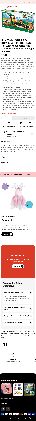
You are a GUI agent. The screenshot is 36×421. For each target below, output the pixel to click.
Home (3, 36)
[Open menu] (2, 6)
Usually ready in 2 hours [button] (12, 136)
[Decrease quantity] (3, 118)
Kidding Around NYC (12, 418)
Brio (8, 36)
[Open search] (28, 6)
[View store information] (32, 134)
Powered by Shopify (25, 418)
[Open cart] (33, 6)
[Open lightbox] (31, 13)
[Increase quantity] (9, 118)
